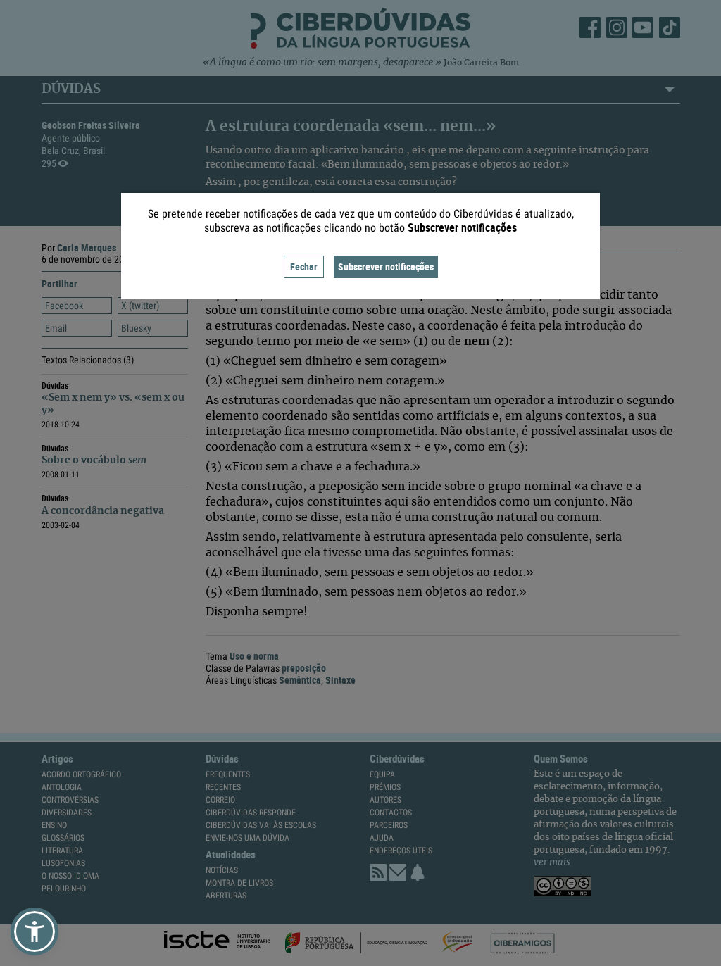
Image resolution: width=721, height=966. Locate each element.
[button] (34, 931)
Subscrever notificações (386, 266)
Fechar (304, 266)
